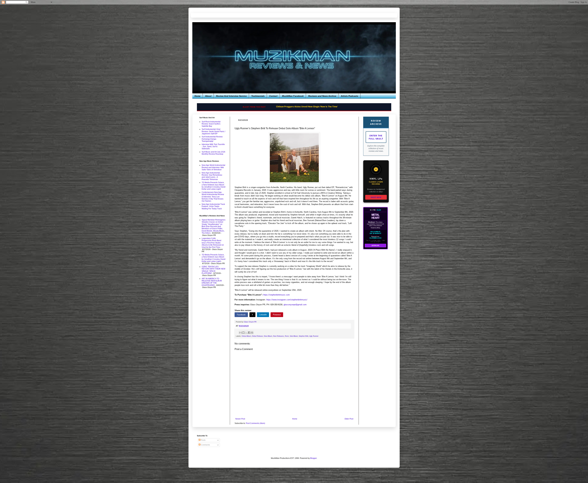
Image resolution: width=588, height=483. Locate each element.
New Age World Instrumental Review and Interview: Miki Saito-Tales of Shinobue (213, 167)
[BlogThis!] (243, 332)
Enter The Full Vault (376, 137)
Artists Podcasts (349, 96)
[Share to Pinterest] (252, 332)
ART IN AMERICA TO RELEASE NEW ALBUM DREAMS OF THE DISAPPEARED (212, 282)
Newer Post (240, 419)
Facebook (241, 315)
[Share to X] (246, 332)
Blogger (313, 458)
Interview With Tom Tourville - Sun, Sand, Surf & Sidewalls (213, 146)
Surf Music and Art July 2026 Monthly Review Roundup (213, 153)
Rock (287, 336)
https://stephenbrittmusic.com (276, 295)
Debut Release (257, 336)
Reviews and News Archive (322, 96)
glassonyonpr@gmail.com (295, 304)
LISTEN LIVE (375, 245)
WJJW (379, 210)
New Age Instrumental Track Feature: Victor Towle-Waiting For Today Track (213, 206)
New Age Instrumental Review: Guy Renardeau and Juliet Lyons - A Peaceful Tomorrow (212, 176)
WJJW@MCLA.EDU (375, 238)
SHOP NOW (376, 197)
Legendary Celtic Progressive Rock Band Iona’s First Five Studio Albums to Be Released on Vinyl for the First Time (213, 242)
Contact (273, 96)
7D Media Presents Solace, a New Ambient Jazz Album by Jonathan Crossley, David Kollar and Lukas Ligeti (213, 185)
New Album (268, 336)
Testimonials (258, 96)
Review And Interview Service (231, 96)
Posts (202, 440)
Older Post (349, 419)
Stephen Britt (303, 336)
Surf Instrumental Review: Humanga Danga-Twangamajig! (212, 139)
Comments (205, 445)
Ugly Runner (313, 336)
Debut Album (246, 336)
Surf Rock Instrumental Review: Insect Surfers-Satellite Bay (211, 124)
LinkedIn (263, 315)
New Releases (278, 336)
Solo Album (294, 336)
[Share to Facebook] (249, 332)
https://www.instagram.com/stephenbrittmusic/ (286, 300)
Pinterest (277, 315)
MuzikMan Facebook (293, 96)
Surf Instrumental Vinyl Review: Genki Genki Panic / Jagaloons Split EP (213, 131)
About (208, 96)
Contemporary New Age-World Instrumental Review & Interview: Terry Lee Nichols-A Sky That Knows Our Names (213, 196)
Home (197, 96)
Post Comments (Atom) (255, 423)
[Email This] (240, 332)
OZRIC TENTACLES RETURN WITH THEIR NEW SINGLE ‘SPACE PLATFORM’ (213, 270)
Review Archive (376, 122)
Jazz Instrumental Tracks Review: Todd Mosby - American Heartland (307, 106)
